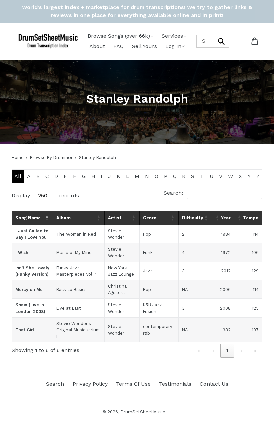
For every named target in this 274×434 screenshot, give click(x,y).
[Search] (221, 41)
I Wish (21, 252)
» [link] (255, 350)
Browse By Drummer (51, 157)
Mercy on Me (29, 289)
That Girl (24, 329)
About (97, 46)
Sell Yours (144, 46)
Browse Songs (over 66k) (119, 36)
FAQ (118, 46)
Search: (173, 193)
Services (172, 36)
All (17, 176)
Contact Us (214, 384)
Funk (148, 252)
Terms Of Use (133, 384)
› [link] (241, 350)
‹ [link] (213, 350)
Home (18, 157)
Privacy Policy (90, 384)
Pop (147, 234)
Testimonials (175, 384)
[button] (47, 217)
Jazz (147, 270)
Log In (173, 46)
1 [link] (227, 350)
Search (55, 384)
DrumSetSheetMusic (142, 411)
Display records (45, 195)
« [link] (198, 350)
